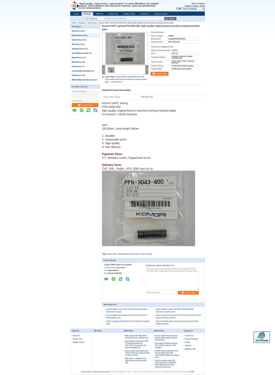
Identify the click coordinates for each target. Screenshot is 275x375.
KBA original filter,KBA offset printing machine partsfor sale (136, 337)
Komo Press (92, 23)
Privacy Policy (86, 372)
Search (172, 19)
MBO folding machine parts (83, 80)
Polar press (76, 67)
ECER (191, 372)
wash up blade (146, 254)
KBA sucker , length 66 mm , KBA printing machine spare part (136, 360)
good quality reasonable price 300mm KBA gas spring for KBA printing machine (137, 353)
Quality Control (129, 14)
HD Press (76, 31)
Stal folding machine (80, 53)
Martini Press (77, 58)
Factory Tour (113, 14)
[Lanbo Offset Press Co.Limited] (74, 5)
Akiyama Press (78, 49)
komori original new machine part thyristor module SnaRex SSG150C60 (166, 338)
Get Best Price (116, 82)
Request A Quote (192, 6)
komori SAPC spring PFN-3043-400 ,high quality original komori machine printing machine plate (126, 79)
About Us (99, 14)
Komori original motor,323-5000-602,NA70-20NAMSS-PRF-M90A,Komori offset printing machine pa (166, 364)
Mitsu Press (76, 62)
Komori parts (112, 254)
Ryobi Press (77, 75)
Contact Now (86, 105)
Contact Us (144, 14)
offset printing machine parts (129, 254)
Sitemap (188, 346)
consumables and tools (81, 71)
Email (202, 6)
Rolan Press (77, 40)
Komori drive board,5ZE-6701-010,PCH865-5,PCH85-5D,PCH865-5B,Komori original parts (167, 354)
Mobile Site (191, 349)
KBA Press (76, 44)
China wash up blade (101, 372)
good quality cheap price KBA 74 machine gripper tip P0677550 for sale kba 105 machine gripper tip (136, 344)
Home (76, 14)
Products (87, 14)
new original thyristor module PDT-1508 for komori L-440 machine (166, 345)
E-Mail (187, 342)
